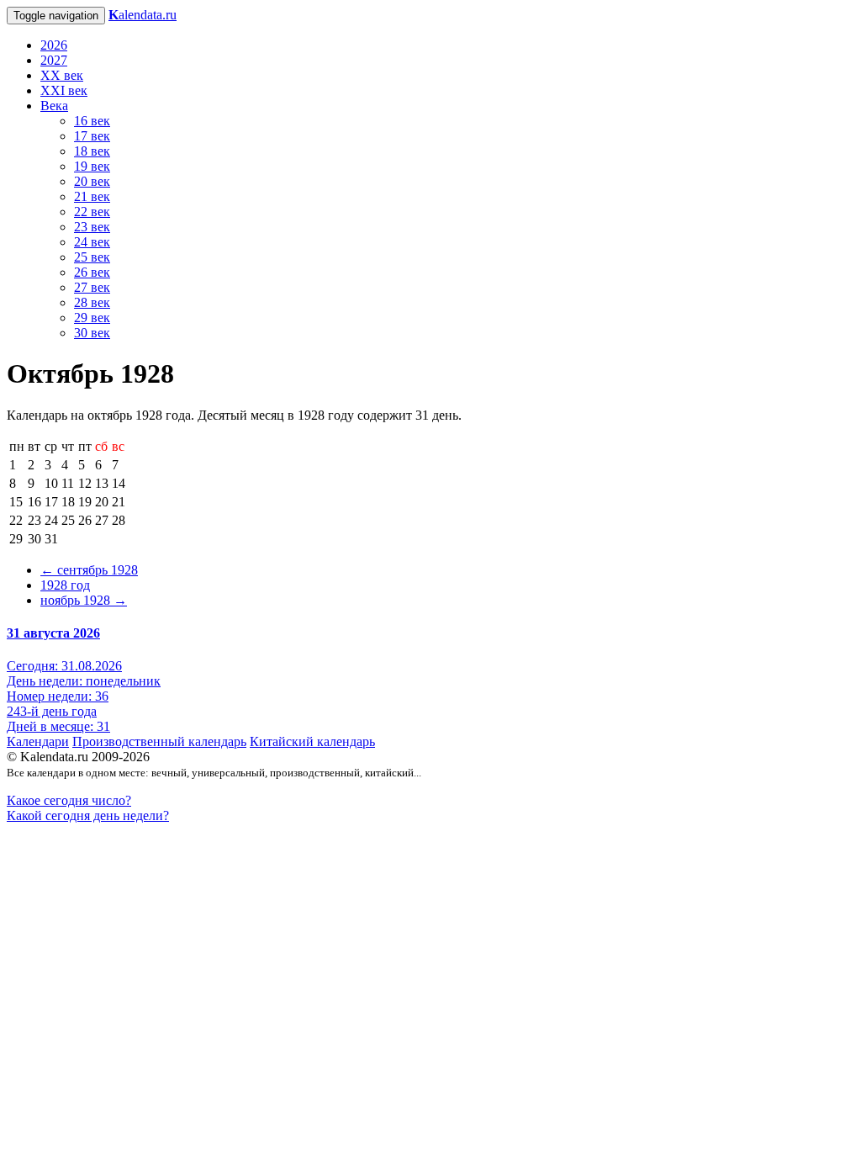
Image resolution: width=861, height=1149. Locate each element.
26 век (92, 272)
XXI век (63, 90)
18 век (92, 151)
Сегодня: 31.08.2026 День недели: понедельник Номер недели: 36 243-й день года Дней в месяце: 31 (84, 696)
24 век (92, 242)
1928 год (65, 585)
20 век (92, 181)
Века (54, 105)
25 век (92, 257)
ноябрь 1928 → (83, 600)
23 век (92, 227)
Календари (38, 741)
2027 (53, 60)
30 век (92, 333)
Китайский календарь (312, 741)
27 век (92, 287)
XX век (61, 75)
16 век (92, 121)
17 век (92, 136)
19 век (92, 166)
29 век (92, 317)
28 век (92, 302)
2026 (53, 45)
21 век (92, 196)
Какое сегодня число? (69, 800)
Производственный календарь (159, 741)
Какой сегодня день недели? (88, 815)
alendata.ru (142, 15)
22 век (92, 211)
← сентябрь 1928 (89, 570)
